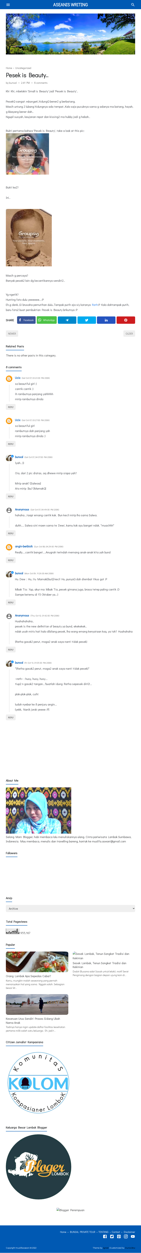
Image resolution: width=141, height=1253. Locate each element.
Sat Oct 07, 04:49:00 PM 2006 (45, 509)
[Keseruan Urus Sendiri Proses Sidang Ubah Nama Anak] (37, 1014)
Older (129, 333)
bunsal (19, 457)
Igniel (106, 1247)
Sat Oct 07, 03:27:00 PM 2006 (35, 420)
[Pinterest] (126, 320)
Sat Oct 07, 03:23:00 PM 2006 (35, 377)
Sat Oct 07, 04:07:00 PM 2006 (38, 457)
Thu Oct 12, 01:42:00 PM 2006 (45, 615)
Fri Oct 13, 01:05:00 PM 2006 (38, 662)
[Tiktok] (119, 1237)
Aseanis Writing (70, 4)
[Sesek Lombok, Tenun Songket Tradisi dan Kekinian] (104, 958)
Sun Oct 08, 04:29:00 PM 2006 (49, 546)
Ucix (17, 378)
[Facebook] (105, 1237)
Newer (12, 333)
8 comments (41, 82)
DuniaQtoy (130, 1247)
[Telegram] (67, 320)
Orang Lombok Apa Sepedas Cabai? (28, 976)
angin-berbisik (24, 546)
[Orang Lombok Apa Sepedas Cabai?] (37, 971)
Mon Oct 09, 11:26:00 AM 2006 (39, 573)
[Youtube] (133, 1237)
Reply (10, 406)
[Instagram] (126, 1237)
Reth (95, 305)
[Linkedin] (106, 320)
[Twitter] (86, 320)
